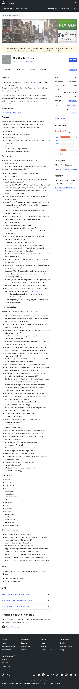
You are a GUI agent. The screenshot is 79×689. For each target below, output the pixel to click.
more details (35, 311)
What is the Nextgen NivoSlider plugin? (15, 594)
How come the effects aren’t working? (15, 606)
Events (62, 643)
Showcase (25, 640)
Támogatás (73, 70)
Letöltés (73, 59)
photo (69, 109)
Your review (59, 154)
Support (43, 643)
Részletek (7, 70)
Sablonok (24, 643)
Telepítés (32, 70)
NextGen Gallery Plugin (13, 113)
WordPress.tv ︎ (46, 650)
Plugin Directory (7, 8)
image (74, 105)
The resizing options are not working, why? (17, 600)
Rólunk (4, 640)
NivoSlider (36, 82)
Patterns (24, 650)
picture (74, 109)
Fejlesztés (43, 70)
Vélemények (20, 70)
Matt (4, 659)
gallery (69, 105)
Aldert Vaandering (25, 61)
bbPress (6, 663)
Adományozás (66, 646)
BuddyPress (7, 666)
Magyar (9, 675)
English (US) (73, 101)
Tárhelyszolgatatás (8, 646)
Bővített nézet (60, 118)
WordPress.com (8, 656)
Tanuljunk (43, 640)
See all (74, 154)
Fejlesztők (44, 646)
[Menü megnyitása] (76, 3)
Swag (63, 650)
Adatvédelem (6, 650)
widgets (74, 113)
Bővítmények (26, 646)
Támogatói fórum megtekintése (66, 169)
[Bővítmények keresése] (22, 15)
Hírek (4, 643)
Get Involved (64, 640)
